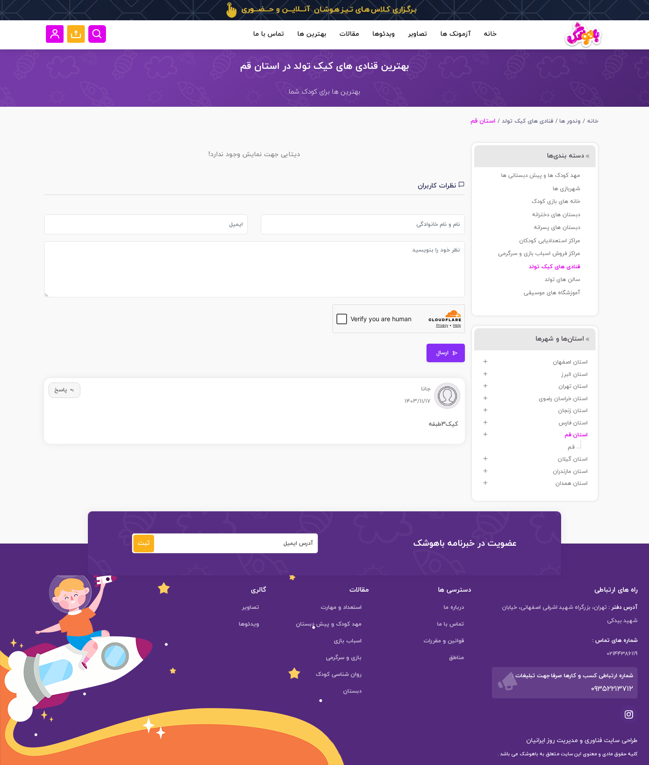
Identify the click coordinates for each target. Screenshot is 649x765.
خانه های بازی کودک (556, 202)
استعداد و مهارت (341, 607)
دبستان (352, 691)
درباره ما (454, 607)
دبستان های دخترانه (556, 215)
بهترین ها (311, 34)
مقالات (349, 34)
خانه (490, 34)
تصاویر (417, 34)
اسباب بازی (348, 641)
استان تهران (573, 386)
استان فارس (573, 423)
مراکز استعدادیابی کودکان (549, 241)
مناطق (456, 658)
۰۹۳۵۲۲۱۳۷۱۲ (612, 689)
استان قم (576, 435)
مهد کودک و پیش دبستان (329, 624)
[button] (76, 34)
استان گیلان (573, 459)
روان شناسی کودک (339, 675)
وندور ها (570, 121)
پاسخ (60, 390)
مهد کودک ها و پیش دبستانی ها (540, 176)
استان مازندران (570, 472)
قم (571, 447)
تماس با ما (268, 34)
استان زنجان (573, 411)
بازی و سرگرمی (344, 658)
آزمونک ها (455, 34)
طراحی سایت (620, 740)
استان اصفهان (570, 362)
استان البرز (574, 375)
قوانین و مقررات (443, 641)
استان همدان (571, 484)
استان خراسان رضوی (563, 399)
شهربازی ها (566, 189)
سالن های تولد (562, 280)
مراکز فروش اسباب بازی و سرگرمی (539, 254)
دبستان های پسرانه (557, 228)
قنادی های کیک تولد (527, 121)
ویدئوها (383, 34)
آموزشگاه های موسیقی (552, 293)
